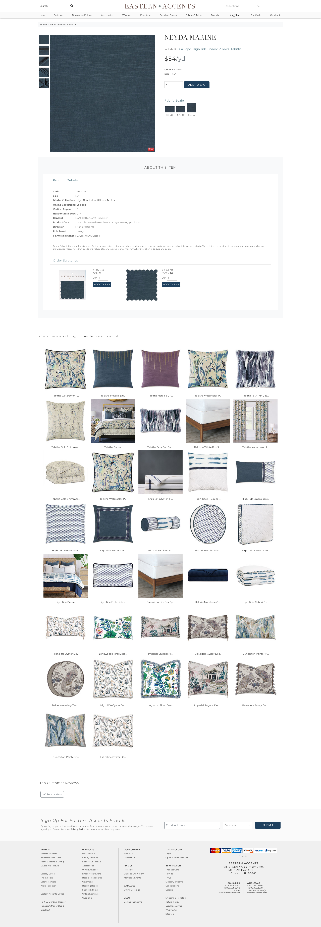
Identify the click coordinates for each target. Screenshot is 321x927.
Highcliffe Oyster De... (65, 653)
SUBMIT (267, 825)
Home (43, 24)
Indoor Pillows (218, 49)
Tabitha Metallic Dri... (113, 395)
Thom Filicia (47, 877)
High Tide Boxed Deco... (255, 550)
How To (169, 873)
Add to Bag (196, 84)
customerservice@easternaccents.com (257, 891)
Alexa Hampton (48, 886)
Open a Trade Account (177, 857)
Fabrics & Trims (194, 15)
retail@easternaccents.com (229, 891)
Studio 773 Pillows (50, 865)
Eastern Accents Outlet (52, 894)
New (42, 15)
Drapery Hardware (91, 873)
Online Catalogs (132, 890)
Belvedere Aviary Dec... (208, 653)
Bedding (58, 15)
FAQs (168, 877)
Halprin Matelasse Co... (208, 602)
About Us (128, 853)
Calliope (185, 49)
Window (126, 15)
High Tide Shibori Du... (256, 602)
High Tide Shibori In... (160, 550)
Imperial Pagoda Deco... (208, 705)
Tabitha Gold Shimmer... (65, 447)
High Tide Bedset (66, 602)
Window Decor (89, 869)
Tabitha (236, 49)
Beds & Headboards (92, 877)
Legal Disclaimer (174, 906)
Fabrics (72, 24)
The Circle (256, 15)
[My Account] (278, 6)
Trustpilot (243, 856)
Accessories (107, 15)
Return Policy (172, 902)
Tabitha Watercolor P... (65, 395)
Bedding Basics (168, 15)
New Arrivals (88, 853)
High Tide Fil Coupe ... (208, 498)
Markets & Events (132, 877)
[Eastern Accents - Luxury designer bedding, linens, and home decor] (160, 6)
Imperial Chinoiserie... (160, 653)
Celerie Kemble (48, 881)
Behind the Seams (133, 902)
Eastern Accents (49, 853)
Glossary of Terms (174, 881)
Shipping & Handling (176, 898)
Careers (169, 890)
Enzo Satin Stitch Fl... (160, 498)
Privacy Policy (78, 829)
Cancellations (172, 886)
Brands (215, 15)
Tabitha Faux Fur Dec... (255, 395)
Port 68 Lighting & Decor (53, 902)
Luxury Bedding (90, 857)
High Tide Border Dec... (113, 550)
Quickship (275, 15)
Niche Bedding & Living (52, 861)
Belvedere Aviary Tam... (65, 705)
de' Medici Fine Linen (51, 857)
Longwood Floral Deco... (113, 653)
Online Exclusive (90, 894)
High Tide (200, 49)
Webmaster (171, 910)
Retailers (128, 869)
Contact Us (129, 857)
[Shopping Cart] (281, 6)
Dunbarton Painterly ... (255, 653)
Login (168, 853)
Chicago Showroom (134, 873)
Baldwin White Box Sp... (208, 447)
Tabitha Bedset (113, 447)
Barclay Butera (48, 873)
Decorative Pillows (82, 15)
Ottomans (87, 881)
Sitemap (170, 914)
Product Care (172, 869)
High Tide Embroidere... (255, 498)
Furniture (145, 15)
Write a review (52, 794)
